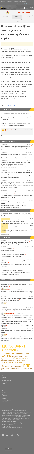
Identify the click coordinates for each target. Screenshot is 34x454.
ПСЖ (25, 363)
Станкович (30, 368)
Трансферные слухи (12, 362)
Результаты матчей (6, 397)
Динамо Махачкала (15, 368)
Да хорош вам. (4, 305)
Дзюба (29, 363)
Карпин (21, 356)
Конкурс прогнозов (5, 3)
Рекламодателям (6, 382)
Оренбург (15, 366)
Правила (3, 1)
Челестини (4, 370)
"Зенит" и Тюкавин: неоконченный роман (12, 254)
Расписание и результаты (19, 1)
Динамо (6, 355)
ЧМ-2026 (24, 368)
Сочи (11, 366)
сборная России (22, 353)
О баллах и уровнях (6, 380)
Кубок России (20, 360)
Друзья (18, 20)
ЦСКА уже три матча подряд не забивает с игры (14, 242)
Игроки (19, 3)
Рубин (18, 350)
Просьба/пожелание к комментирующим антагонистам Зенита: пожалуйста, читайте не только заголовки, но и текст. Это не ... (17, 316)
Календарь (4, 395)
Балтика (5, 366)
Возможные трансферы (8, 360)
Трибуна (4, 394)
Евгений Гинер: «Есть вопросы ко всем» (12, 270)
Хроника (5, 16)
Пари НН (3, 368)
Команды (14, 3)
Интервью (4, 392)
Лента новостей (10, 303)
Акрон (8, 368)
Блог (18, 16)
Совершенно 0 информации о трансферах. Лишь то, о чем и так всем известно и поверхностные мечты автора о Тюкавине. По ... (17, 293)
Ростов (26, 356)
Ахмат (20, 366)
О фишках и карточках (7, 378)
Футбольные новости (7, 390)
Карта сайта (5, 401)
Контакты (4, 383)
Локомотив (8, 353)
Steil (7, 325)
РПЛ (26, 366)
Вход (31, 7)
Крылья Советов (6, 359)
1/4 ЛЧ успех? (29, 325)
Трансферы (9, 1)
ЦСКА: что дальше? (6, 248)
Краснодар (19, 358)
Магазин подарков (6, 400)
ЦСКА (7, 346)
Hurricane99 (9, 130)
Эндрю (8, 289)
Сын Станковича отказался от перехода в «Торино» (15, 113)
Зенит (20, 346)
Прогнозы (4, 398)
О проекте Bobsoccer (7, 375)
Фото (30, 16)
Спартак (9, 350)
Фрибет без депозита (27, 3)
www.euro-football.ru (8, 106)
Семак (28, 359)
